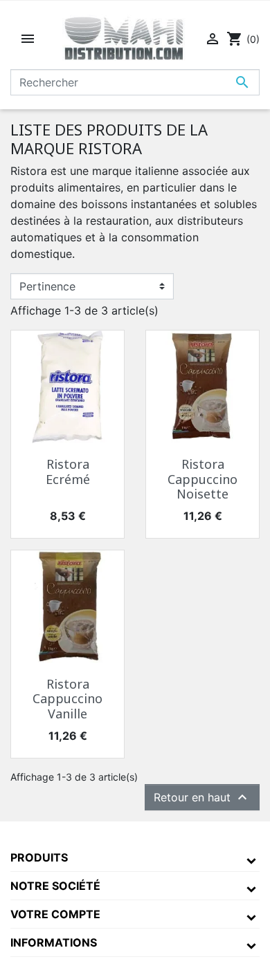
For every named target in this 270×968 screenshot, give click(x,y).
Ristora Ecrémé (68, 471)
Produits (39, 857)
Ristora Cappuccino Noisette (202, 479)
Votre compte (55, 914)
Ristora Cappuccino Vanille (67, 699)
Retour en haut (202, 797)
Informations (53, 942)
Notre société (55, 886)
